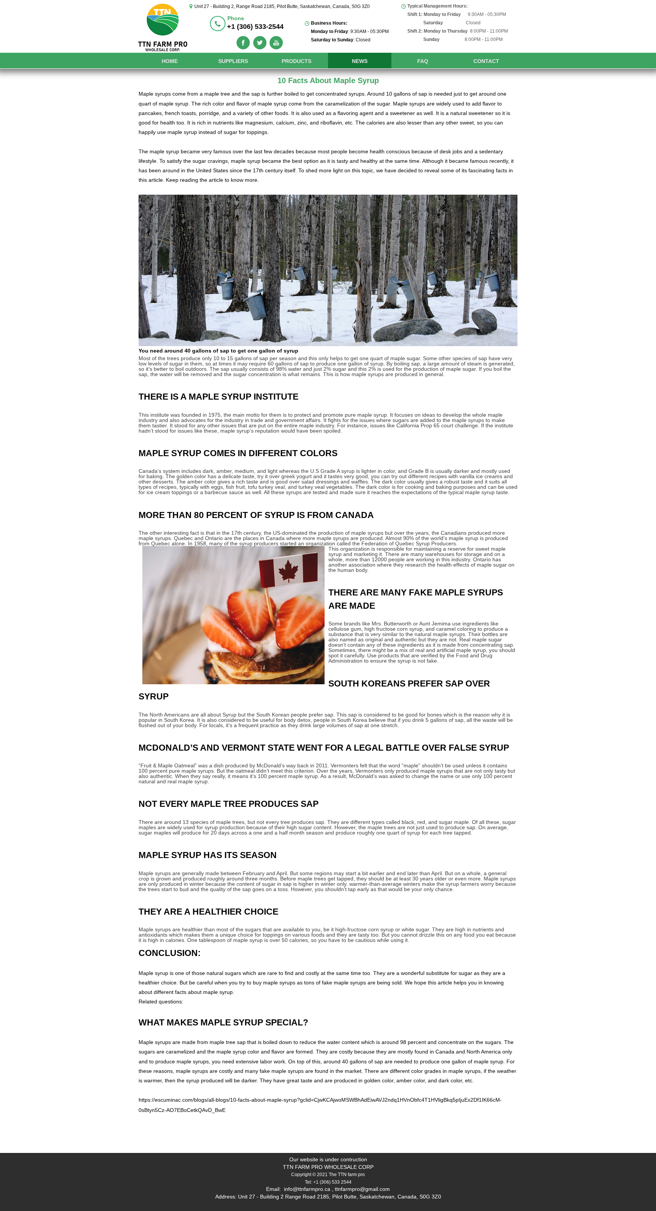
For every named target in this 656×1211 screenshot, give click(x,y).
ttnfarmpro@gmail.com (362, 1189)
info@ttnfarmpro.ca (307, 1189)
